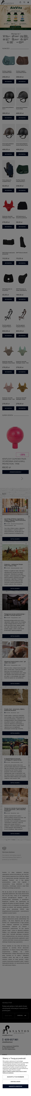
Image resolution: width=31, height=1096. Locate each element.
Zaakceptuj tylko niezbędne (15, 1077)
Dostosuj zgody (15, 1081)
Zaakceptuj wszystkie (15, 1086)
